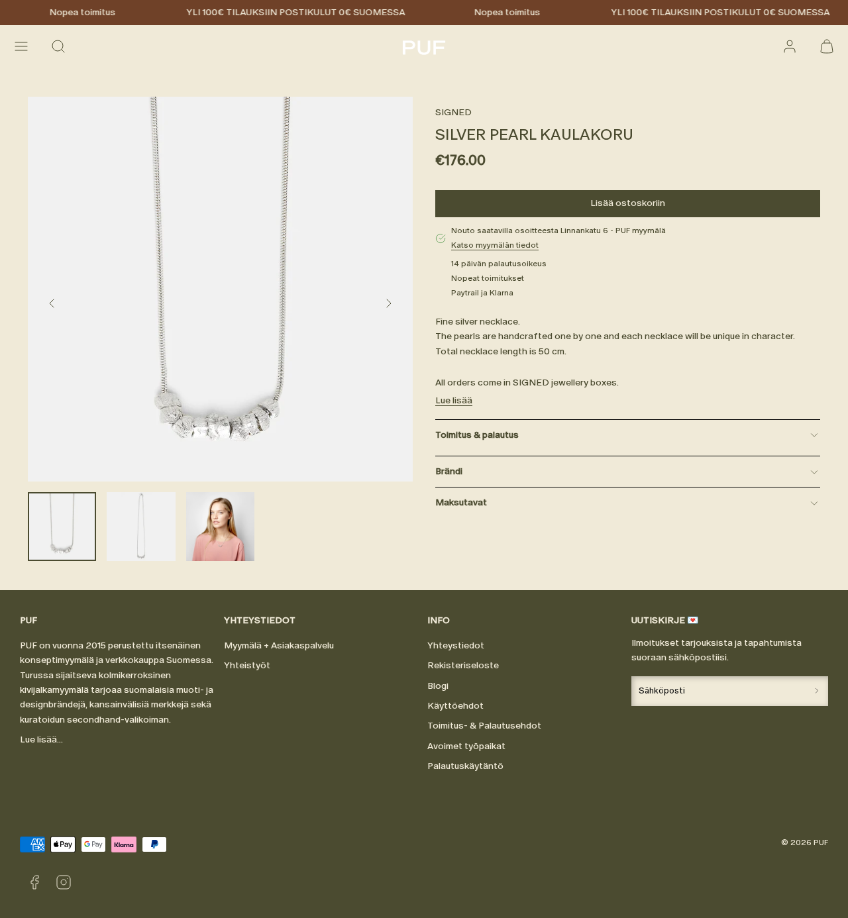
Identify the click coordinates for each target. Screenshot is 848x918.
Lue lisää (453, 401)
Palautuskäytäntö (465, 766)
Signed (453, 112)
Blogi (438, 685)
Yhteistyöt (247, 665)
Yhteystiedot (455, 645)
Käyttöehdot (455, 705)
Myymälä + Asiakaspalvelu (279, 645)
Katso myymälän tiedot (495, 245)
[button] (21, 46)
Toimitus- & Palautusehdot (484, 725)
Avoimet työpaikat (466, 746)
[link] (790, 46)
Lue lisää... (41, 739)
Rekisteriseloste (463, 665)
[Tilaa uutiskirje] (817, 691)
